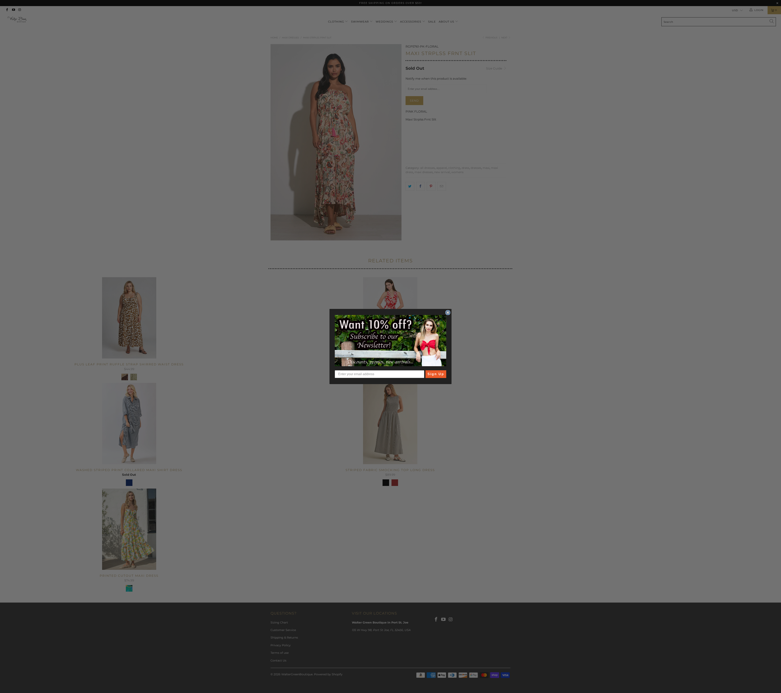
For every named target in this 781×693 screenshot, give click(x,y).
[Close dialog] (448, 313)
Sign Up (436, 374)
